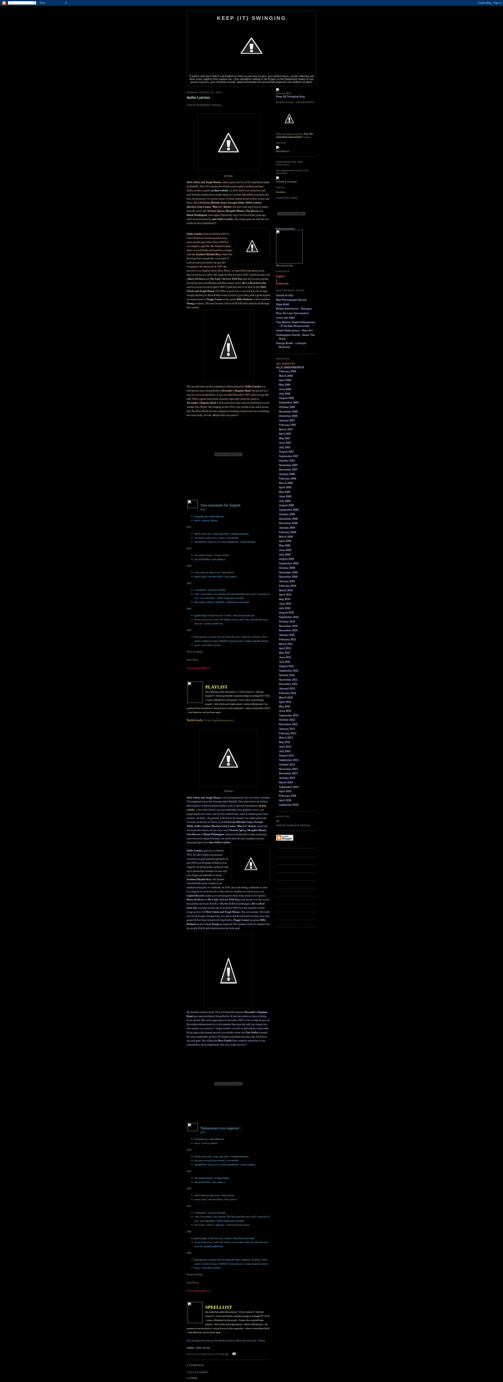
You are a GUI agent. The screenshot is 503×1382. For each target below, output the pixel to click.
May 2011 (284, 652)
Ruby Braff (282, 304)
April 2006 (285, 380)
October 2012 (287, 719)
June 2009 (285, 550)
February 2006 (287, 371)
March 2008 (286, 483)
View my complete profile (293, 825)
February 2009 (287, 532)
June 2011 (285, 657)
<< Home (192, 1378)
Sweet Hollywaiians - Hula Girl (294, 330)
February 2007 (287, 424)
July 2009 (284, 554)
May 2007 (284, 438)
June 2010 (285, 603)
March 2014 (286, 782)
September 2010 (288, 617)
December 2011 (288, 684)
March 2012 (286, 697)
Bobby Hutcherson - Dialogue (294, 308)
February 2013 (287, 733)
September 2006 (288, 402)
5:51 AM (223, 1354)
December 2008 (288, 523)
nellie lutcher (203, 1347)
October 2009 (287, 567)
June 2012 (285, 710)
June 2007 (285, 442)
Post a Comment (198, 1372)
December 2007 (288, 469)
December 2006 (288, 415)
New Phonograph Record (291, 299)
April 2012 (285, 701)
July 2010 (284, 608)
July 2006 (284, 393)
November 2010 (288, 626)
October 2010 (287, 621)
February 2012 (287, 693)
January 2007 (287, 420)
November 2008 (288, 518)
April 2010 (285, 594)
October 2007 (287, 460)
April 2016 (285, 791)
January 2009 (287, 527)
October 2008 (287, 514)
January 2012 (287, 688)
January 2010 (287, 581)
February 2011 (287, 639)
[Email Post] (233, 1354)
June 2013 (285, 746)
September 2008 (288, 509)
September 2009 (288, 563)
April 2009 (285, 541)
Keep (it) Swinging (251, 18)
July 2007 (284, 447)
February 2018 (287, 795)
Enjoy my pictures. (285, 228)
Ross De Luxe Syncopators (292, 313)
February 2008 (287, 478)
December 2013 (288, 773)
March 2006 (286, 375)
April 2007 (285, 433)
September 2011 (288, 670)
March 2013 (286, 737)
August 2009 (286, 558)
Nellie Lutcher (198, 98)
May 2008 (284, 491)
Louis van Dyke (285, 317)
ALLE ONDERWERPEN (290, 367)
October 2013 (287, 764)
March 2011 (286, 643)
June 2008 (285, 496)
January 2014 (287, 777)
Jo (277, 821)
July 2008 (284, 500)
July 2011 (284, 661)
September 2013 (288, 760)
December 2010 (288, 630)
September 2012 (288, 715)
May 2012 (284, 706)
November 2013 (288, 769)
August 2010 (286, 612)
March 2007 (286, 429)
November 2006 (288, 411)
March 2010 (286, 590)
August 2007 (286, 451)
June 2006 (285, 389)
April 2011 (285, 648)
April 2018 (285, 800)
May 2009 (284, 545)
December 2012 (288, 724)
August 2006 (286, 398)
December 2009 (288, 576)
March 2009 (286, 536)
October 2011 (287, 675)
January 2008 (287, 474)
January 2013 (287, 728)
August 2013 (286, 755)
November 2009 (288, 572)
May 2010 (284, 599)
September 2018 (288, 804)
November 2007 (288, 465)
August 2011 (286, 666)
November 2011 (288, 679)
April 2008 (285, 487)
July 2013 (284, 751)
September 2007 (288, 456)
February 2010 (287, 585)
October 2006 (287, 407)
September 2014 (288, 786)
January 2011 (287, 634)
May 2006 (284, 384)
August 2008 (286, 505)
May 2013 (284, 742)
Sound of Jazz (285, 295)
